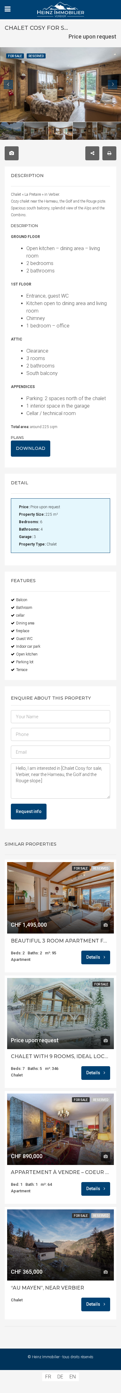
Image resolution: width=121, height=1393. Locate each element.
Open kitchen (27, 654)
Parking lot (25, 662)
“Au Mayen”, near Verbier (47, 1288)
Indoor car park (28, 646)
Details (93, 957)
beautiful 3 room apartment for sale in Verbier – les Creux (60, 941)
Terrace (21, 670)
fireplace (22, 631)
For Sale (81, 868)
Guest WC (24, 639)
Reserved (100, 868)
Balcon (21, 600)
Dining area (25, 623)
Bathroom (24, 607)
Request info (29, 811)
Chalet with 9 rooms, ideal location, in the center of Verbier (60, 1056)
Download (30, 448)
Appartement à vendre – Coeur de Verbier (60, 1172)
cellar (20, 615)
